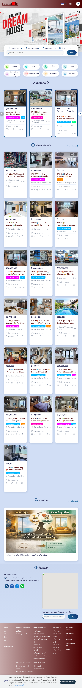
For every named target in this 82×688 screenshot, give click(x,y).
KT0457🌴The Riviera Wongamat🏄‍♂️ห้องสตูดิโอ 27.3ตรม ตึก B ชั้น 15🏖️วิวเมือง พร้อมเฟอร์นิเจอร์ (39, 175)
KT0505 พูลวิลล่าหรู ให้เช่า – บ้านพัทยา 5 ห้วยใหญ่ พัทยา (66, 322)
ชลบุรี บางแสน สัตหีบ (23, 628)
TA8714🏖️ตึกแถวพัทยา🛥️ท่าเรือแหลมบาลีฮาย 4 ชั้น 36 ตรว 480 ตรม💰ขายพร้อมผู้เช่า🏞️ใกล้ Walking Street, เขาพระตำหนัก (40, 273)
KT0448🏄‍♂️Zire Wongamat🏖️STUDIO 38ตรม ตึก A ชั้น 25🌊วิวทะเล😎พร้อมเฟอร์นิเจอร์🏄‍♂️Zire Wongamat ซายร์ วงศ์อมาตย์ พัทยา (15, 468)
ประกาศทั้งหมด (72, 146)
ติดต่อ (68, 650)
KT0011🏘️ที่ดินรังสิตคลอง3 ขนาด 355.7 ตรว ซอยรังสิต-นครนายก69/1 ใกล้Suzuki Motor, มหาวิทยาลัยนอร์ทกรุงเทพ (15, 175)
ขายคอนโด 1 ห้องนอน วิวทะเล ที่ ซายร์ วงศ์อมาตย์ (14, 113)
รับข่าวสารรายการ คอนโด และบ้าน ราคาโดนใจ (57, 612)
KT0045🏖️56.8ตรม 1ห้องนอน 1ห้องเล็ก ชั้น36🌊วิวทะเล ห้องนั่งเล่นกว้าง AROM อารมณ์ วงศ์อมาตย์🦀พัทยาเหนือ (15, 419)
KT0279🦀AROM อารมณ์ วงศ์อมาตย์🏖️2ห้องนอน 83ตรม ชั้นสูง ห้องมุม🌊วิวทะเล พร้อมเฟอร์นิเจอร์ (15, 273)
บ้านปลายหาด (38, 647)
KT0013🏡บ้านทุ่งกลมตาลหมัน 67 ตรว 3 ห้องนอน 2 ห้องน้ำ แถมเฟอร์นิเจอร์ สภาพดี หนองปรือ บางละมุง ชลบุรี (40, 113)
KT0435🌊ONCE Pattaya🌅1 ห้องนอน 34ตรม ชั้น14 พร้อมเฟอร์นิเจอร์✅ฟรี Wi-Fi (41, 370)
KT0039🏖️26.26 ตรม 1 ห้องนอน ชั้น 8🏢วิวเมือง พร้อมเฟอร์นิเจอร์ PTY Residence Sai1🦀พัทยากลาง (40, 322)
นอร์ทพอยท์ (19, 631)
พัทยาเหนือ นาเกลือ (40, 628)
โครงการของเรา (8, 646)
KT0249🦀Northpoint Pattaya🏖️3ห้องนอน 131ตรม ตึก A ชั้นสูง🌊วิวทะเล (66, 370)
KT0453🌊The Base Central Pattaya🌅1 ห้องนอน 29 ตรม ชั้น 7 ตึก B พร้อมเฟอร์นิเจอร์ (41, 224)
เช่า (5, 634)
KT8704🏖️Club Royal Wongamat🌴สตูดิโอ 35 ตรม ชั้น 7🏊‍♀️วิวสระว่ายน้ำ (15, 322)
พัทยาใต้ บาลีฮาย (39, 663)
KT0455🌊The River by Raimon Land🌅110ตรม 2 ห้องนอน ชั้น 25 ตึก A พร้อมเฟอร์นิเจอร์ (65, 175)
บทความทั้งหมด (71, 501)
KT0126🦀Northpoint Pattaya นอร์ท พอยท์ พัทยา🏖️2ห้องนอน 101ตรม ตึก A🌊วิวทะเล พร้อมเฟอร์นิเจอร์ (66, 117)
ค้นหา (72, 53)
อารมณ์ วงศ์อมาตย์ (39, 634)
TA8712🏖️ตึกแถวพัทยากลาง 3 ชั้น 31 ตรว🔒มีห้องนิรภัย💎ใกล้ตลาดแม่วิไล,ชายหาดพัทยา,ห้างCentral (66, 273)
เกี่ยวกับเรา (69, 640)
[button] (79, 29)
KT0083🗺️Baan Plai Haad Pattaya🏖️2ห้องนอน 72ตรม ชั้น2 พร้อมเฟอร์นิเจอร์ (66, 419)
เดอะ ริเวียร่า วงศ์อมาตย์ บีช (42, 636)
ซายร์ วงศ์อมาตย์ (38, 631)
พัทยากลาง (56, 631)
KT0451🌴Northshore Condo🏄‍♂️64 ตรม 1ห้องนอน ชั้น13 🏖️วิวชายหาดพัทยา (66, 224)
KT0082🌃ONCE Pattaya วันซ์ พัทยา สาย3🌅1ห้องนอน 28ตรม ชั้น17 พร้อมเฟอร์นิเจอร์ (41, 419)
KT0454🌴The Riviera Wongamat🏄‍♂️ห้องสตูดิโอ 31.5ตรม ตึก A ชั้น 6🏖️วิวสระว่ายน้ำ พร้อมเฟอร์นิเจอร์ (15, 224)
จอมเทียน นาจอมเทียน (23, 663)
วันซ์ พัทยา (37, 645)
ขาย (5, 631)
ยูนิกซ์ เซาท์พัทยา (39, 669)
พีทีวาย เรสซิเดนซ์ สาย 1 (41, 666)
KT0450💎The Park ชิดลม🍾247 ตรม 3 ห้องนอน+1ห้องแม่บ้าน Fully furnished (15, 370)
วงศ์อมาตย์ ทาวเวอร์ (39, 653)
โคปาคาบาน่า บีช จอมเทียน (24, 671)
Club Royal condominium (24, 634)
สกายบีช (36, 650)
